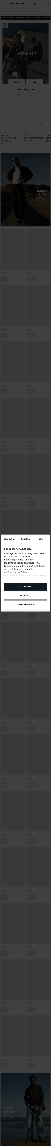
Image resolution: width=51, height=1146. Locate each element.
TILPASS (24, 595)
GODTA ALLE (25, 586)
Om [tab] (41, 539)
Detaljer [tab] (25, 539)
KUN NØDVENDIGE (25, 604)
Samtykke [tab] (9, 539)
